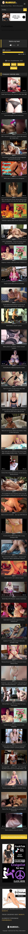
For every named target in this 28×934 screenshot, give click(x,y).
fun (14, 64)
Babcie (7, 64)
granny (21, 64)
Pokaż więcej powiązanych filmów (14, 836)
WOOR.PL (22, 914)
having (14, 67)
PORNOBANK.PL (7, 920)
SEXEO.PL (5, 911)
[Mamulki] (11, 3)
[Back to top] (23, 929)
